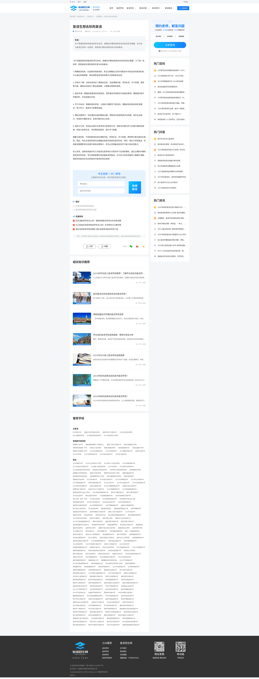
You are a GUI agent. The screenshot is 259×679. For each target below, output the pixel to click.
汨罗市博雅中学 (102, 531)
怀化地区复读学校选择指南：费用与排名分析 (113, 335)
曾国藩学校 (139, 524)
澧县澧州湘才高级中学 (80, 586)
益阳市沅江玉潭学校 (123, 537)
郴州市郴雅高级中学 (127, 589)
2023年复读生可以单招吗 (167, 188)
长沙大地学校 (112, 466)
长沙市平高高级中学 (126, 560)
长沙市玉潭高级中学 (121, 479)
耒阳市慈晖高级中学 (94, 570)
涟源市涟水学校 (91, 528)
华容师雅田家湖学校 (116, 531)
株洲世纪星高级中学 (114, 550)
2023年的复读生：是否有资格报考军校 (172, 177)
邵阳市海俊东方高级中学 (126, 615)
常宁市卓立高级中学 (79, 599)
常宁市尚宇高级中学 (126, 570)
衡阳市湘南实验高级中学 (130, 583)
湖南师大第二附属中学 (110, 432)
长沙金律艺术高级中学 (127, 466)
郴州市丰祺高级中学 (111, 576)
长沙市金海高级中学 (138, 482)
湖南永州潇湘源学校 (127, 505)
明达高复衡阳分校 (97, 563)
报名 (77, 93)
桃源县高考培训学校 (98, 524)
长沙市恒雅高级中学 (113, 489)
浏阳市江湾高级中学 (110, 544)
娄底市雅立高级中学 (96, 612)
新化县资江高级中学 (126, 524)
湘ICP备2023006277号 (94, 665)
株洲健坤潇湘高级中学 (80, 547)
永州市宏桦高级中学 (124, 502)
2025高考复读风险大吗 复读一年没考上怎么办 (172, 150)
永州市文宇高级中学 (93, 502)
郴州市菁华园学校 (132, 492)
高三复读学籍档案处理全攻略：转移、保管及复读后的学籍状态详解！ (172, 240)
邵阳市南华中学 (100, 515)
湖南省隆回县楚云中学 (121, 508)
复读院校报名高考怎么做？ (87, 210)
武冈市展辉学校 (136, 508)
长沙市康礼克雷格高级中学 (96, 573)
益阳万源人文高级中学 (97, 621)
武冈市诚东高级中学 (127, 595)
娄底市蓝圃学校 (130, 563)
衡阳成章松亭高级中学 (131, 612)
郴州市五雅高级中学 (117, 492)
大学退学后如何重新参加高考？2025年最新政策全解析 (172, 70)
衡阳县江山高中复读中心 (123, 518)
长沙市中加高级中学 (123, 482)
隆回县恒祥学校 (106, 508)
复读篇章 (99, 16)
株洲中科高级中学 (104, 566)
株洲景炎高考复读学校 (100, 469)
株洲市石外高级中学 (113, 621)
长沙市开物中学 (125, 544)
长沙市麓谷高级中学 (126, 451)
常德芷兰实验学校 (95, 447)
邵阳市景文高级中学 (127, 576)
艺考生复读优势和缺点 (85, 206)
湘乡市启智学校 (122, 534)
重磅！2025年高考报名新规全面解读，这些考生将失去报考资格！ (172, 92)
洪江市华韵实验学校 (124, 557)
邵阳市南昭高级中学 (94, 583)
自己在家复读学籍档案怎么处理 (169, 166)
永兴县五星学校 (78, 495)
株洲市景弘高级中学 (111, 589)
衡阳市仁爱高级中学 (79, 583)
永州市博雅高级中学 (111, 505)
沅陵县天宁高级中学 (97, 602)
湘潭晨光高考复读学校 (80, 473)
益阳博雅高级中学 (138, 537)
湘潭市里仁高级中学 (79, 489)
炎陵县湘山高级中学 (127, 586)
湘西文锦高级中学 (109, 615)
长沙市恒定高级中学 (106, 454)
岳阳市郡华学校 (137, 528)
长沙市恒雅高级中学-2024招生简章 (170, 81)
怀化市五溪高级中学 (113, 625)
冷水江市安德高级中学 (80, 589)
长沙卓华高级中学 (111, 451)
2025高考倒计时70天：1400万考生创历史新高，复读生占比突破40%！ (172, 76)
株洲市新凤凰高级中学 (80, 621)
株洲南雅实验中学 (108, 534)
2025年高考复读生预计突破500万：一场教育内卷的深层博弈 (172, 207)
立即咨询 (170, 45)
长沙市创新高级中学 (123, 547)
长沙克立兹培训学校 (126, 432)
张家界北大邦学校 (129, 550)
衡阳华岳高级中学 (104, 553)
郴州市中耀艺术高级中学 (96, 625)
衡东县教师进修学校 (134, 515)
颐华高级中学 (90, 531)
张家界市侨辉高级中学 (80, 612)
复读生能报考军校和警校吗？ (168, 87)
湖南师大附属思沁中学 (80, 451)
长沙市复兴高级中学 (106, 479)
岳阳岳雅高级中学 (90, 566)
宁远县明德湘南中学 (106, 495)
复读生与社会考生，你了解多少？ (170, 114)
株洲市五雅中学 (78, 534)
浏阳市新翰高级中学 (130, 541)
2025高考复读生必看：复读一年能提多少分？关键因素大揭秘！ (172, 108)
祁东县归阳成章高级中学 (133, 553)
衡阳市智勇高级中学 (79, 579)
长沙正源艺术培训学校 (80, 518)
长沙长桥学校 (77, 454)
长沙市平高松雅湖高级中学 (81, 521)
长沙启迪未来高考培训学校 (81, 469)
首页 (79, 2)
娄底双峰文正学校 (124, 528)
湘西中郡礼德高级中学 (127, 605)
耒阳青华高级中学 (128, 602)
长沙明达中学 (77, 432)
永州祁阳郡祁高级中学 (110, 499)
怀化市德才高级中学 (94, 608)
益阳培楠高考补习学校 (97, 476)
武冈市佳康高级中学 (94, 615)
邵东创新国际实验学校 (114, 476)
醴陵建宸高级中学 (78, 595)
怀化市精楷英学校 (91, 557)
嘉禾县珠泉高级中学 (79, 625)
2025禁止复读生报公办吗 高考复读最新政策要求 (172, 245)
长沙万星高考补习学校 (111, 435)
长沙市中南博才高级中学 (93, 544)
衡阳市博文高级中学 (127, 521)
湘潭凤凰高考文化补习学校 (81, 492)
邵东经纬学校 (88, 515)
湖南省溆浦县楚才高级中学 (130, 625)
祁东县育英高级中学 (96, 589)
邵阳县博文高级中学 (79, 573)
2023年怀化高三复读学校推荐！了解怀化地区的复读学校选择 (119, 273)
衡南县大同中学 (117, 553)
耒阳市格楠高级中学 (79, 570)
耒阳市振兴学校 (108, 518)
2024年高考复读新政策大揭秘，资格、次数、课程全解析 (172, 103)
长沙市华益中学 (130, 511)
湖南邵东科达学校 (78, 479)
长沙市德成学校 (78, 544)
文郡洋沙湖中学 (140, 451)
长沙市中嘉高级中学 (119, 566)
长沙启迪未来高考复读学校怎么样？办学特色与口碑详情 (98, 225)
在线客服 (123, 654)
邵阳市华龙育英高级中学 (113, 612)
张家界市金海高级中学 (95, 599)
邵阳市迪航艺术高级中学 (112, 583)
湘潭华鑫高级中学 (128, 473)
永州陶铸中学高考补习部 (127, 499)
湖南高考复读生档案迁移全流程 (169, 160)
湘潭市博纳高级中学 (79, 550)
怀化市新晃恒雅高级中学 (100, 492)
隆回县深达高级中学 (110, 570)
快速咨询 (184, 8)
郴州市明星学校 (78, 553)
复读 (90, 61)
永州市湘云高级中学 (79, 605)
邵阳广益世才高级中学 (114, 444)
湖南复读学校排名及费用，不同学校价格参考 (172, 256)
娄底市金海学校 (78, 528)
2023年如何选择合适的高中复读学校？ (110, 376)
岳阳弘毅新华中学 (138, 447)
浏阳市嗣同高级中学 (94, 482)
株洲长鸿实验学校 (108, 547)
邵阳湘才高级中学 (109, 592)
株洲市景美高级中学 (127, 599)
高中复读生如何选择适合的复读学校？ (110, 294)
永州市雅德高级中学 (94, 605)
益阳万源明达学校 (95, 486)
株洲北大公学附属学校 (93, 534)
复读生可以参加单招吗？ (166, 155)
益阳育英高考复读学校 (80, 476)
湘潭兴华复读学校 (95, 473)
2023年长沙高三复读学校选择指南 (108, 355)
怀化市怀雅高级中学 (111, 586)
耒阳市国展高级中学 (128, 618)
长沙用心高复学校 (121, 454)
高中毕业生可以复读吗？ (166, 139)
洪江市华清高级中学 (79, 592)
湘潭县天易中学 (95, 547)
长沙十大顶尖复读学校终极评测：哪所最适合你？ (172, 251)
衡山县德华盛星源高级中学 (116, 515)
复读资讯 (155, 8)
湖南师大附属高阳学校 (80, 505)
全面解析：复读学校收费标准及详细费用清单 (172, 218)
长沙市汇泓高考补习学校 (93, 463)
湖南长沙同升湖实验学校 (92, 432)
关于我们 (123, 648)
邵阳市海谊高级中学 (111, 599)
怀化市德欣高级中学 (110, 605)
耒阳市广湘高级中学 (79, 608)
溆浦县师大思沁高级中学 (80, 618)
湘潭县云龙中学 (78, 444)
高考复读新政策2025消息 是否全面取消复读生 (172, 213)
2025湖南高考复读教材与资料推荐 (170, 171)
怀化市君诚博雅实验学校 (95, 595)
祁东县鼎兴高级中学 (97, 618)
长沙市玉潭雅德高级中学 (112, 486)
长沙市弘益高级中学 (96, 451)
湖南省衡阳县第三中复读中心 (95, 444)
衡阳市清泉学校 (98, 521)
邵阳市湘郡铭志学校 (130, 444)
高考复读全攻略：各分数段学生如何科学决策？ (172, 144)
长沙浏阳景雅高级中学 (98, 541)
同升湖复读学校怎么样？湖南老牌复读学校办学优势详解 (98, 221)
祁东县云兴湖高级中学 (80, 576)
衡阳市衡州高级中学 (111, 521)
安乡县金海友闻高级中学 (130, 621)
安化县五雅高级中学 (79, 537)
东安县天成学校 (95, 499)
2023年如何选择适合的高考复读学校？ (110, 396)
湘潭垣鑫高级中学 (135, 534)
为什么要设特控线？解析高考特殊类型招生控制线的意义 (172, 229)
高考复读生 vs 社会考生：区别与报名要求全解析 (172, 119)
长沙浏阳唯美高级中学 (129, 489)
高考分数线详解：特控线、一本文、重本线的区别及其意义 (172, 223)
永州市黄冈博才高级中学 (107, 557)
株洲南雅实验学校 (135, 469)
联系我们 (123, 651)
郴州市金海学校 (91, 553)
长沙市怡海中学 (92, 479)
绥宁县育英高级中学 (79, 615)
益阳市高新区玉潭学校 (107, 537)
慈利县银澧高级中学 (113, 618)
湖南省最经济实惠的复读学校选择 (108, 314)
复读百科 (130, 8)
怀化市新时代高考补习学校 (113, 563)
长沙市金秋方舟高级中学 (80, 466)
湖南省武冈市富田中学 (80, 511)
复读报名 (168, 8)
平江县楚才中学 (78, 531)
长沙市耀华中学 (78, 463)
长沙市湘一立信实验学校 (112, 463)
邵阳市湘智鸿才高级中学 (97, 511)
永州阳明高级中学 (133, 566)
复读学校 (120, 8)
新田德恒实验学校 (78, 502)
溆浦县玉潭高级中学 (94, 592)
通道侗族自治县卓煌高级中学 (129, 608)
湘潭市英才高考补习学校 (112, 473)
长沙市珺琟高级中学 (79, 482)
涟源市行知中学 (78, 557)
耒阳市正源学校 (95, 518)
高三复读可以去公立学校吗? (168, 182)
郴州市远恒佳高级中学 (95, 579)
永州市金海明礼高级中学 (123, 495)
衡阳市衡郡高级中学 (79, 560)
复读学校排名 (107, 658)
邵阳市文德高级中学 (130, 573)
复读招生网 (80, 16)
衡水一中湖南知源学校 (132, 531)
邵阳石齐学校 (77, 515)
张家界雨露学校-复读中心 (81, 524)
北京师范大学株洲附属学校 (118, 469)
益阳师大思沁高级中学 (129, 486)
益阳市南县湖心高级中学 (80, 541)
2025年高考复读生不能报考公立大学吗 (172, 234)
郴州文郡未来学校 (91, 495)
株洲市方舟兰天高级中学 (96, 489)
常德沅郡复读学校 (109, 447)
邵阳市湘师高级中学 (110, 608)
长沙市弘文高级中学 (137, 479)
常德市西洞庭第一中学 (80, 447)
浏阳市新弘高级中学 (114, 541)
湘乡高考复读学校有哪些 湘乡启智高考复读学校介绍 (97, 229)
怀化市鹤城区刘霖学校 (125, 592)
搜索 (85, 2)
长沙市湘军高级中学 (90, 454)
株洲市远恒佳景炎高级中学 (96, 550)
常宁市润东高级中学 (114, 573)
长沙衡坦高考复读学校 (94, 435)
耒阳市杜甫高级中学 (127, 579)
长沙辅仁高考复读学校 (98, 466)
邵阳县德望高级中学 (111, 579)
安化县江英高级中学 (113, 602)
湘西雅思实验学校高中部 (109, 560)
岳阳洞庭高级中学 (124, 447)
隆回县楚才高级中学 (96, 576)
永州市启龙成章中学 (109, 502)
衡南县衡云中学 (93, 560)
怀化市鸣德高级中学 (111, 595)
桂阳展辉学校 (77, 566)
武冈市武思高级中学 (96, 586)
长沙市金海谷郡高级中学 (80, 563)
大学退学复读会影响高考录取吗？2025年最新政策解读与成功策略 (172, 98)
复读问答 (143, 8)
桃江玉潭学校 (92, 537)
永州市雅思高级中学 (96, 505)
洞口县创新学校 (93, 508)
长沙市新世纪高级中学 (80, 486)
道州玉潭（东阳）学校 (80, 499)
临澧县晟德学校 (112, 524)
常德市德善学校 (129, 476)
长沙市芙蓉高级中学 (128, 463)
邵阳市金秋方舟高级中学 (80, 602)
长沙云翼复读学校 (78, 435)
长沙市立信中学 (109, 482)
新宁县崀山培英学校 (79, 508)
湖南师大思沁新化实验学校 (106, 528)
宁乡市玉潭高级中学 (138, 547)
